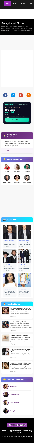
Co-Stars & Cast (15, 30)
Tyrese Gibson (14, 394)
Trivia (12, 28)
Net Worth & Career (26, 30)
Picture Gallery (5, 28)
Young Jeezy (13, 411)
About (4, 431)
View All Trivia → (8, 151)
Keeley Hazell (13, 26)
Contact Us (17, 433)
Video (30, 28)
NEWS (15, 3)
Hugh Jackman (14, 403)
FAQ (9, 431)
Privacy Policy (27, 431)
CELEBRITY (23, 3)
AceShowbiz (14, 437)
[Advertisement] (17, 39)
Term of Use (16, 431)
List (7, 26)
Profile (17, 28)
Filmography (23, 28)
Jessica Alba (13, 386)
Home (3, 26)
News (26, 26)
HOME (8, 3)
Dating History (5, 30)
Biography (21, 26)
